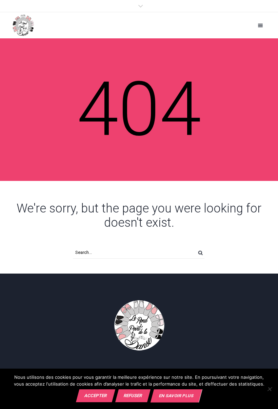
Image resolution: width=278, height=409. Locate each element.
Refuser (133, 395)
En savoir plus (176, 395)
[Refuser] (269, 389)
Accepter (95, 395)
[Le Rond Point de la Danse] (23, 25)
